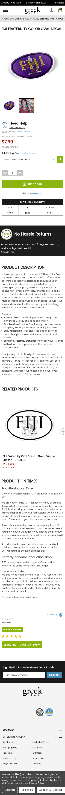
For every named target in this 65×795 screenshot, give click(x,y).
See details (8, 252)
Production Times (40, 742)
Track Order (8, 753)
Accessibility (38, 758)
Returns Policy (9, 758)
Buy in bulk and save (26, 153)
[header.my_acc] (52, 10)
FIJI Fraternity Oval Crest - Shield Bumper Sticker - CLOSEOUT (29, 458)
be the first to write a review (22, 644)
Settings (10, 790)
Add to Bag (35, 184)
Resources (37, 747)
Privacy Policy (36, 783)
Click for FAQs (17, 127)
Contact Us (8, 742)
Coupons (36, 763)
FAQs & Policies (10, 763)
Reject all (27, 790)
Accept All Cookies (50, 790)
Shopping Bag (10, 747)
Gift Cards (37, 753)
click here (31, 597)
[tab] (12, 629)
